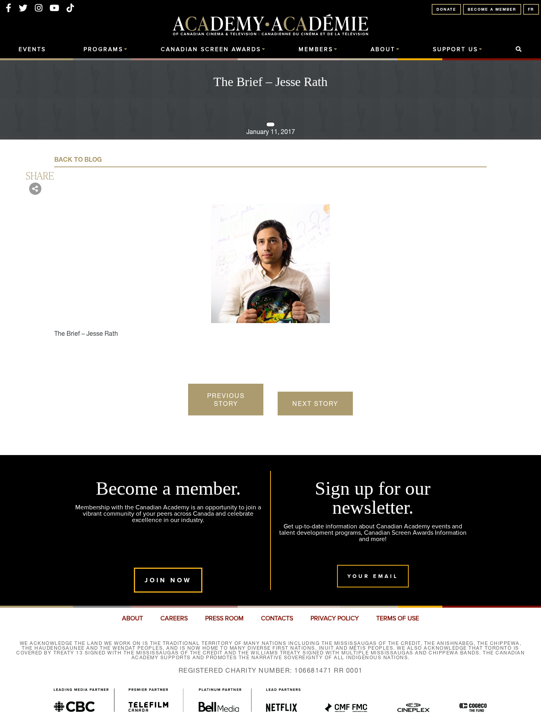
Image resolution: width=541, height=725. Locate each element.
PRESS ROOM (224, 618)
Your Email (372, 576)
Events (32, 49)
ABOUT (132, 618)
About (383, 49)
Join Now (168, 580)
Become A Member (492, 9)
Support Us (455, 49)
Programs (103, 49)
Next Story (315, 403)
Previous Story (226, 399)
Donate (446, 9)
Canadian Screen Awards (211, 49)
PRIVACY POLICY (335, 618)
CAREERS (174, 618)
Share (40, 175)
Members (316, 49)
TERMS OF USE (397, 618)
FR (531, 9)
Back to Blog (78, 159)
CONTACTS (277, 618)
